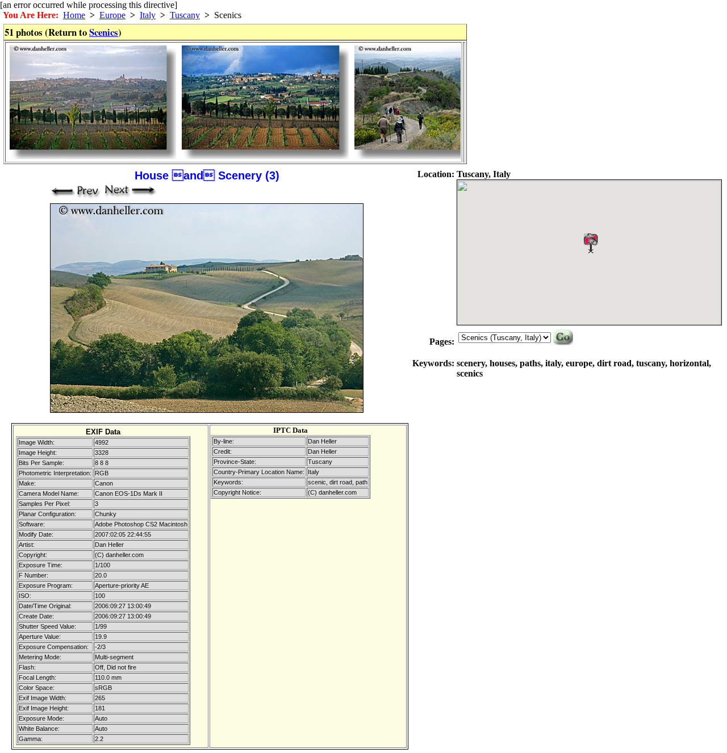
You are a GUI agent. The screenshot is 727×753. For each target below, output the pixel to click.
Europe (112, 15)
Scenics (103, 32)
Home (74, 15)
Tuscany (185, 15)
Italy (148, 15)
